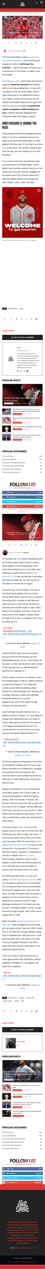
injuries (21, 308)
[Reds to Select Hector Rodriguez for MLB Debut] (6, 429)
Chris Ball (17, 403)
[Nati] (5, 51)
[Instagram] (18, 370)
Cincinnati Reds (15, 13)
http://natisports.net (23, 350)
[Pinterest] (26, 43)
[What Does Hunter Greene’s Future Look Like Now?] (6, 420)
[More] (36, 319)
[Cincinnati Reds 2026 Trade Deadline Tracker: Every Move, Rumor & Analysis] (6, 437)
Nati (24, 51)
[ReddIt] (31, 43)
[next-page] (7, 444)
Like (40, 492)
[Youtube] (27, 370)
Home (7, 13)
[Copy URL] (36, 43)
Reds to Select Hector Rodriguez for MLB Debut (27, 426)
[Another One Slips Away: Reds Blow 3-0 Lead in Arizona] (22, 395)
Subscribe (38, 506)
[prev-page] (3, 444)
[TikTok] (21, 370)
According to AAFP (11, 81)
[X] (21, 43)
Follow (38, 497)
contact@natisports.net (26, 1246)
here (4, 148)
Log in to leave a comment (22, 337)
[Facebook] (16, 43)
